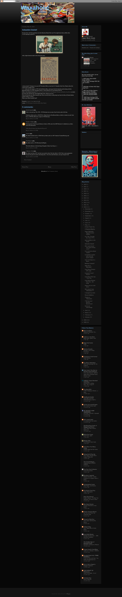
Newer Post (25, 167)
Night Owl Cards (88, 343)
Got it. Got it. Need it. (90, 564)
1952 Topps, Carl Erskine (90, 485)
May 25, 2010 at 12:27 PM (32, 130)
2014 (85, 198)
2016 (85, 193)
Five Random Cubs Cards (90, 442)
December (88, 209)
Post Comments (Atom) (52, 171)
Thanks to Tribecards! (88, 298)
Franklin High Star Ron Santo (91, 449)
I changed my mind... (90, 292)
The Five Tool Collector (90, 469)
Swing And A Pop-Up (89, 454)
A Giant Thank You (90, 227)
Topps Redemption (88, 492)
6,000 (85, 344)
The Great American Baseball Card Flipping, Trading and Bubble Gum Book (54, 92)
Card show (35, 103)
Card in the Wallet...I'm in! (90, 573)
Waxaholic (35, 7)
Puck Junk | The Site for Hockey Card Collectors (90, 371)
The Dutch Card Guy (89, 490)
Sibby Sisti (40, 103)
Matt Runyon (29, 141)
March (87, 312)
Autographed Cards (89, 484)
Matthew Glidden (30, 122)
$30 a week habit (88, 419)
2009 (85, 320)
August (87, 218)
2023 (85, 184)
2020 (85, 189)
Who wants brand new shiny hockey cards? (90, 247)
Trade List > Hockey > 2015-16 (91, 550)
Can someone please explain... (90, 251)
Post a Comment (28, 159)
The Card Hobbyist (89, 461)
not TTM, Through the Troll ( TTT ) (89, 237)
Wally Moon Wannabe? (88, 266)
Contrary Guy (87, 578)
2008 (85, 322)
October (87, 213)
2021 (85, 186)
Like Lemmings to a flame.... (90, 260)
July (86, 220)
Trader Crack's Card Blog (91, 549)
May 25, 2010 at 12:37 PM (32, 137)
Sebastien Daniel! (89, 243)
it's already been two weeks (90, 421)
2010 (85, 207)
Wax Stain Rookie (89, 504)
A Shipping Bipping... (90, 229)
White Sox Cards (88, 434)
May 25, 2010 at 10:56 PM (32, 156)
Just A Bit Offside (89, 57)
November (88, 211)
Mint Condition (88, 330)
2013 (85, 200)
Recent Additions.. (89, 295)
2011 (85, 204)
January (87, 317)
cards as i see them (89, 336)
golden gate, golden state (90, 338)
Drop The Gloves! (89, 496)
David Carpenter (87, 579)
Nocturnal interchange (88, 306)
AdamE (27, 133)
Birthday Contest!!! (90, 263)
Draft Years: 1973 (88, 436)
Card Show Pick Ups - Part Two (90, 277)
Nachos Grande (88, 349)
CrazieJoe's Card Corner (90, 356)
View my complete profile (88, 40)
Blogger (68, 594)
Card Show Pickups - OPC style (90, 270)
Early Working (87, 358)
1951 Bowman (29, 103)
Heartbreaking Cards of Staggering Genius (90, 426)
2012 (85, 202)
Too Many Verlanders (90, 362)
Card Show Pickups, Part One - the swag (90, 282)
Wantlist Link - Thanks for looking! (91, 47)
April (86, 310)
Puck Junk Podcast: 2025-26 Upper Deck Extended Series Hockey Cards (91, 374)
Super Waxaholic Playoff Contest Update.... (89, 233)
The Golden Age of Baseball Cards (89, 542)
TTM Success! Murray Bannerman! (89, 302)
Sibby (23, 89)
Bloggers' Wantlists (88, 565)
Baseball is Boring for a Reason (91, 544)
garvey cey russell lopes (90, 404)
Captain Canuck (88, 36)
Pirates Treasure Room (90, 511)
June (86, 222)
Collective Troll (29, 151)
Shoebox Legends (89, 475)
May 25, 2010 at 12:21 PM (32, 118)
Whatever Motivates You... (90, 332)
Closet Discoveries (88, 470)
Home (49, 167)
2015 (85, 195)
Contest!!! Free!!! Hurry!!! (89, 273)
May (86, 225)
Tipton (44, 103)
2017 (85, 191)
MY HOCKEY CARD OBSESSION (89, 411)
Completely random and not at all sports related (90, 256)
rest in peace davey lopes (90, 406)
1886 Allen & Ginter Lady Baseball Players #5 (36, 128)
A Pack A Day (87, 526)
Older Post (74, 167)
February (87, 314)
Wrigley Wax (87, 440)
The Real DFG (87, 389)
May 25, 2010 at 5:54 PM (31, 148)
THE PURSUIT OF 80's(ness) (88, 571)
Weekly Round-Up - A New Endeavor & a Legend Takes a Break (91, 478)
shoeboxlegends (29, 110)
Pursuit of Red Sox (89, 519)
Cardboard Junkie (89, 397)
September (88, 215)
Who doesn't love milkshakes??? (89, 289)
